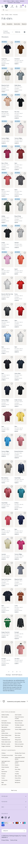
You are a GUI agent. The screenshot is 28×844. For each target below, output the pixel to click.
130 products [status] (4, 37)
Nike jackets (4, 727)
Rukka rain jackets (19, 744)
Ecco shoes (17, 733)
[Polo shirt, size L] (7, 75)
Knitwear (3, 773)
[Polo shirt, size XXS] (21, 544)
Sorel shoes (17, 737)
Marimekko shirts (19, 720)
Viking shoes (18, 739)
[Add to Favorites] (12, 42)
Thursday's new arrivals (7, 755)
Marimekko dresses (6, 723)
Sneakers (17, 765)
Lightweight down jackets (5, 762)
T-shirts (17, 771)
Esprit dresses (4, 725)
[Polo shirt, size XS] (21, 416)
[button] (25, 6)
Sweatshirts (9, 24)
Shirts (11, 14)
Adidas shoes (4, 733)
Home (2, 14)
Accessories (4, 780)
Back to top (14, 790)
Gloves (16, 767)
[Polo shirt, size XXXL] (21, 468)
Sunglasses (17, 780)
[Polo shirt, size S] (7, 153)
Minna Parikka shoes (6, 735)
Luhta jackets (18, 727)
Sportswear (4, 771)
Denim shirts (17, 24)
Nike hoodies (4, 717)
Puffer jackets (4, 757)
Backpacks (17, 782)
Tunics (3, 778)
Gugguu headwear (5, 746)
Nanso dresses (18, 723)
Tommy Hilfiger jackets (20, 729)
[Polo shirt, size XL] (21, 259)
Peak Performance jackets (5, 730)
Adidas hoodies (5, 714)
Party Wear (17, 769)
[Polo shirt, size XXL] (21, 49)
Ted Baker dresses (19, 725)
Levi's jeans (4, 720)
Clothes (6, 14)
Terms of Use (13, 840)
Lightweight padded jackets (20, 758)
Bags (2, 782)
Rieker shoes (4, 737)
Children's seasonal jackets (19, 762)
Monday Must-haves (20, 753)
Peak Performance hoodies (19, 717)
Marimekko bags (19, 746)
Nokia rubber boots (6, 742)
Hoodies (17, 773)
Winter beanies (5, 767)
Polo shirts (15, 14)
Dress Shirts (18, 778)
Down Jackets (18, 755)
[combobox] (14, 10)
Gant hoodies (18, 714)
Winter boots (4, 765)
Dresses (3, 776)
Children (3, 753)
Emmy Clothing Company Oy (13, 835)
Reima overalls (18, 742)
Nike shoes (17, 735)
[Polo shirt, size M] (7, 49)
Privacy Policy (5, 840)
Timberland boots (5, 739)
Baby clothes (18, 776)
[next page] (20, 672)
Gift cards (3, 784)
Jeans (2, 769)
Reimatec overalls (5, 744)
